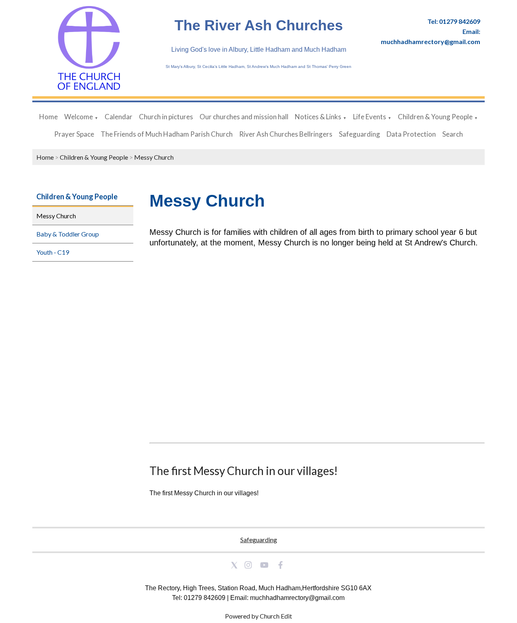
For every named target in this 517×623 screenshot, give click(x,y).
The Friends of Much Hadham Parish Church (167, 134)
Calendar (118, 116)
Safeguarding (359, 134)
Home (48, 116)
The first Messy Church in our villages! (243, 470)
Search (452, 134)
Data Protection (411, 134)
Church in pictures (166, 116)
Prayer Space (74, 134)
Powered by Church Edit (258, 616)
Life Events (369, 116)
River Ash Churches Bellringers (285, 134)
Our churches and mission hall (244, 116)
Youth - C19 (52, 252)
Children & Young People (435, 116)
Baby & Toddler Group (67, 234)
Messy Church (154, 157)
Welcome (78, 116)
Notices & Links (318, 116)
